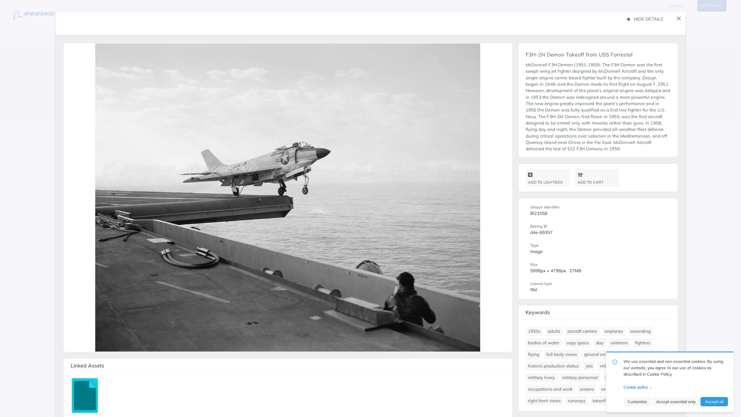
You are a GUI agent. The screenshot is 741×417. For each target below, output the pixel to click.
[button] (678, 18)
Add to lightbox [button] (545, 182)
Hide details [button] (648, 19)
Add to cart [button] (590, 182)
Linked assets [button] (87, 365)
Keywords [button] (538, 312)
